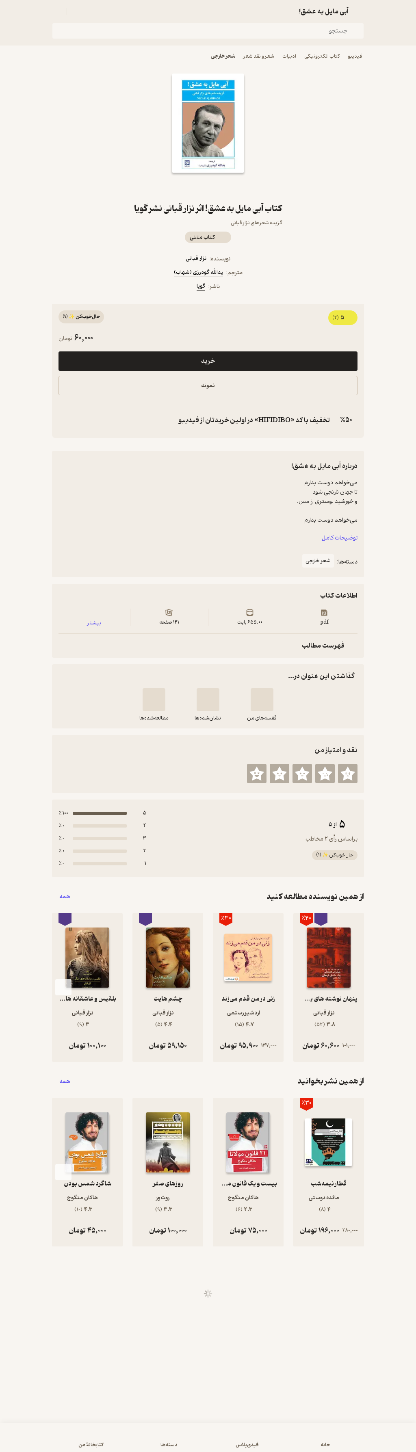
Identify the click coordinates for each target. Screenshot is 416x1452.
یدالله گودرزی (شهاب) (198, 272)
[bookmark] (227, 187)
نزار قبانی (196, 258)
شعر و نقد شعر (258, 56)
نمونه (208, 385)
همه (64, 897)
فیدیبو (355, 56)
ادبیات (289, 56)
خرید (208, 361)
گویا (201, 286)
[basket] (77, 11)
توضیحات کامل (340, 538)
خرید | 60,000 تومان (208, 1441)
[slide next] (63, 987)
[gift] (208, 187)
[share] (188, 187)
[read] (154, 699)
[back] (359, 11)
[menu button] (57, 11)
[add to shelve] (262, 699)
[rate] (348, 773)
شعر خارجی (223, 56)
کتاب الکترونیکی (322, 56)
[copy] (66, 420)
